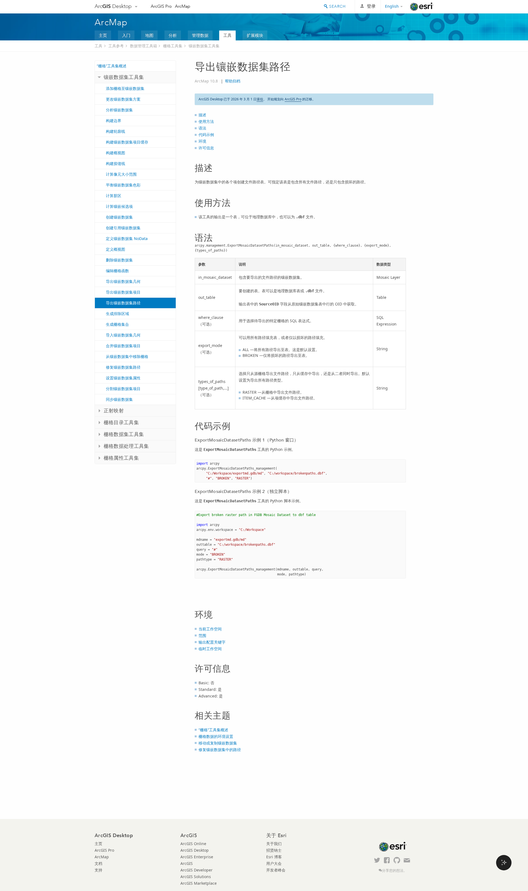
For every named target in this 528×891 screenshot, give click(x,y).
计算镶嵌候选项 (119, 206)
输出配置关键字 (212, 642)
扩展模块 (255, 35)
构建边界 (113, 120)
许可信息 (206, 147)
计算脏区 (113, 195)
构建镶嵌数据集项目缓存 (127, 142)
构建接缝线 (115, 163)
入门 (126, 35)
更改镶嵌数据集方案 (123, 99)
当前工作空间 (210, 628)
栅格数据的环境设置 (216, 736)
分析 (173, 35)
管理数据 (200, 35)
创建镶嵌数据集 (119, 217)
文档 (98, 863)
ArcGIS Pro (161, 6)
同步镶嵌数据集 (119, 399)
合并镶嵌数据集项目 (123, 345)
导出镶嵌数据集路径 (123, 302)
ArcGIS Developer (196, 870)
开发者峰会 (275, 870)
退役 (260, 99)
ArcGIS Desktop (194, 850)
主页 (103, 35)
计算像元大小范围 (121, 174)
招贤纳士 (274, 850)
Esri (421, 6)
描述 (202, 114)
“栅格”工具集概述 (112, 65)
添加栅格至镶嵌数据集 (125, 88)
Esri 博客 (274, 856)
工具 (227, 35)
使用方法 (206, 121)
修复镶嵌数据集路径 (123, 367)
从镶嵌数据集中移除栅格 (127, 356)
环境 (202, 141)
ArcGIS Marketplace (198, 883)
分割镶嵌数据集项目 (123, 388)
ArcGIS (186, 863)
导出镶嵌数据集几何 (123, 281)
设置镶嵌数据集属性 (123, 377)
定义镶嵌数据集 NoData (127, 238)
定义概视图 (115, 249)
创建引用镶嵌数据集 (123, 227)
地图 (149, 35)
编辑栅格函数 (117, 270)
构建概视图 (115, 152)
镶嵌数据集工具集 (204, 45)
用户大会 (274, 863)
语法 (202, 128)
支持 (98, 870)
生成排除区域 (117, 313)
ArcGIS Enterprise (196, 856)
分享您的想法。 (394, 870)
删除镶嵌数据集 (119, 260)
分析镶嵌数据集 (119, 109)
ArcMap (182, 6)
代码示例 (206, 134)
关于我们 (274, 843)
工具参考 (116, 45)
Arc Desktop (113, 6)
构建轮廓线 (115, 131)
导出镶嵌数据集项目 (123, 292)
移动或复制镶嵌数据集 (218, 743)
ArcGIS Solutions (195, 876)
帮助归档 (232, 81)
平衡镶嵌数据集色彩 (123, 184)
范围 (202, 635)
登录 (371, 6)
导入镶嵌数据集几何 (123, 335)
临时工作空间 (210, 648)
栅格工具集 (172, 45)
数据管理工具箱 (143, 45)
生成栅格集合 (117, 324)
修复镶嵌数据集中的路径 (220, 749)
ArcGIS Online (193, 843)
